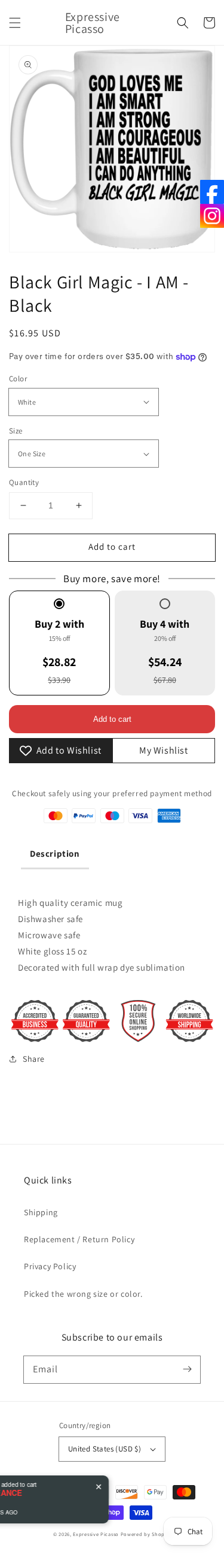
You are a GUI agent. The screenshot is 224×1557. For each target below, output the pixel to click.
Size (16, 431)
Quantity (24, 482)
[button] (15, 23)
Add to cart (112, 546)
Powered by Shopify (146, 1534)
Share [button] (34, 1058)
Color (18, 379)
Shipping (41, 1212)
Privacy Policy (50, 1266)
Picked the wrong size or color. (83, 1293)
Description (55, 853)
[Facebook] (212, 192)
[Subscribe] (187, 1369)
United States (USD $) (104, 1449)
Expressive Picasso (96, 1534)
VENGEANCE (52, 1493)
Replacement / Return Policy (79, 1239)
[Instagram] (212, 216)
